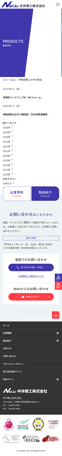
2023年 (8, 141)
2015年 (8, 169)
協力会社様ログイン (12, 371)
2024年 (8, 137)
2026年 (8, 127)
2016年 (8, 165)
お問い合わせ (36, 296)
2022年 (8, 146)
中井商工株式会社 (32, 5)
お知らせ (9, 183)
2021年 (8, 151)
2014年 (8, 174)
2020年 (8, 155)
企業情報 (16, 193)
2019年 (8, 160)
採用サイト (8, 379)
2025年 (8, 132)
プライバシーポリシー (14, 363)
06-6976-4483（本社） (30, 267)
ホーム (6, 325)
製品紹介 (45, 193)
